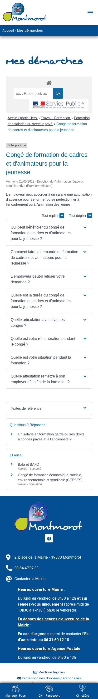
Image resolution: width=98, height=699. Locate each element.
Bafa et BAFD (28, 464)
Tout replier (50, 216)
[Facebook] (49, 538)
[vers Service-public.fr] (58, 105)
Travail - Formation (56, 118)
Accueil (8, 30)
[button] (49, 233)
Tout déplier (78, 216)
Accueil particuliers (23, 118)
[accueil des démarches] (49, 82)
